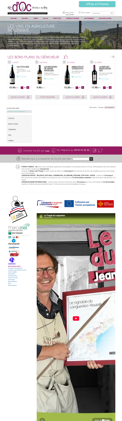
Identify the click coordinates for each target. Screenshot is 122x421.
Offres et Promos (97, 4)
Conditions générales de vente (17, 270)
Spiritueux (57, 18)
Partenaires (11, 274)
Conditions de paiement (15, 268)
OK (91, 159)
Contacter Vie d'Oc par (36, 150)
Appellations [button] (13, 124)
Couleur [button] (11, 118)
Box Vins (14, 18)
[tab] (19, 117)
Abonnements (12, 281)
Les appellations (105, 18)
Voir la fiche (22, 76)
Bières (36, 18)
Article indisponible (47, 97)
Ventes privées (12, 276)
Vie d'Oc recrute (13, 277)
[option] (20, 79)
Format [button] (11, 141)
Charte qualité (12, 272)
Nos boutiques (12, 285)
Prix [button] (9, 135)
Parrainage (11, 279)
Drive (9, 283)
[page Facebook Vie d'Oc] (95, 150)
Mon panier (70, 13)
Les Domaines (89, 18)
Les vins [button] (25, 18)
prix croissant (109, 107)
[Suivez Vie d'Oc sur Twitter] (100, 150)
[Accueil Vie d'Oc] (27, 8)
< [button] (111, 56)
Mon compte (85, 13)
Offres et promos (72, 18)
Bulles (45, 18)
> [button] (113, 56)
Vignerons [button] (12, 129)
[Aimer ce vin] (9, 62)
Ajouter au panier (18, 97)
